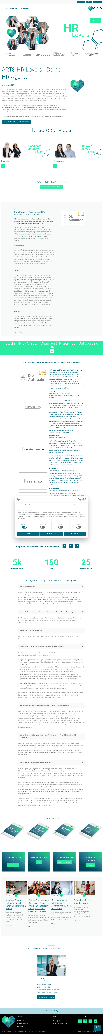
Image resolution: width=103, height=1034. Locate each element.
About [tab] (75, 504)
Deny (28, 533)
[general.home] (95, 10)
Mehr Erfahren (18, 332)
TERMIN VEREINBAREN (46, 997)
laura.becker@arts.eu (45, 984)
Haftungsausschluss (21, 1031)
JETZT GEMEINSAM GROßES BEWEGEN (16, 122)
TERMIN (95, 20)
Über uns (19, 1017)
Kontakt (98, 1029)
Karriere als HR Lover (22, 1023)
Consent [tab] (27, 504)
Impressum (9, 1031)
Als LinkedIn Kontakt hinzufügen (48, 990)
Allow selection (51, 533)
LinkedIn (21, 568)
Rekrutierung (53, 597)
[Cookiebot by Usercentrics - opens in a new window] (79, 499)
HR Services (55, 166)
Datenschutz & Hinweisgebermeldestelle (37, 1031)
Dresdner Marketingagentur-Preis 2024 (27, 223)
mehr (8, 925)
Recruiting (52, 105)
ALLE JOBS (90, 865)
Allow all (74, 533)
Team (39, 862)
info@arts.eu (58, 1021)
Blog (89, 1)
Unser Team (19, 1026)
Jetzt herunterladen (52, 351)
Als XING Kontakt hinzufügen (47, 992)
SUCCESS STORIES (64, 862)
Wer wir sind (13, 865)
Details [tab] (52, 504)
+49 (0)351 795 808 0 (61, 1023)
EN (6, 8)
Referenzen (97, 1)
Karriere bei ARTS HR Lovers (51, 186)
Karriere (81, 1)
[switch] (42, 527)
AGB (15, 1031)
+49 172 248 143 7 (44, 987)
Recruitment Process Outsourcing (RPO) (27, 236)
